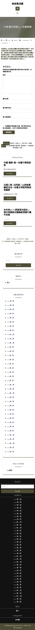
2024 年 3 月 (10, 422)
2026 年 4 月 (10, 318)
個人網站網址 (7, 117)
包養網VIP (8, 55)
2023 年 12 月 (10, 435)
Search (18, 265)
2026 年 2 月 (10, 326)
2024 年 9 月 (10, 397)
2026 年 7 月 (10, 305)
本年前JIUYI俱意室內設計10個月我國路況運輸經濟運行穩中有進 (17, 212)
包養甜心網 (24, 51)
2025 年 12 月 (10, 334)
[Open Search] (17, 13)
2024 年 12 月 (10, 385)
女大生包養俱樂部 (27, 55)
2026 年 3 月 (10, 322)
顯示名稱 (6, 99)
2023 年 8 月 (10, 452)
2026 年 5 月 (10, 313)
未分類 (17, 620)
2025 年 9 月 (10, 347)
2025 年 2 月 (10, 376)
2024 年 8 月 (10, 401)
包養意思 (13, 51)
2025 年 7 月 (10, 355)
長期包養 (28, 53)
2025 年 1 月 (10, 380)
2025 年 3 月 (10, 372)
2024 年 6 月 (10, 410)
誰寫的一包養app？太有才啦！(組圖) (18, 239)
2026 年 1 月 (10, 330)
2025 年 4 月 (10, 368)
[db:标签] (9, 470)
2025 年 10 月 (10, 343)
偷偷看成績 (17, 3)
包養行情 (8, 51)
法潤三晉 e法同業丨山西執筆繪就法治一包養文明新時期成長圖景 (17, 187)
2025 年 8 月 (10, 351)
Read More (10, 173)
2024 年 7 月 (10, 406)
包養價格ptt (4, 49)
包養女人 (21, 59)
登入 (8, 282)
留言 (4, 75)
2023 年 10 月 (10, 443)
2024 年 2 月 (10, 426)
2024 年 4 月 (10, 418)
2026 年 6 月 (10, 309)
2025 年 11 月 (10, 339)
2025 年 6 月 (10, 359)
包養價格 (21, 49)
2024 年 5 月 (10, 414)
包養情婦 (5, 59)
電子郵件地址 (7, 108)
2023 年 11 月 (10, 439)
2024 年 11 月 (10, 389)
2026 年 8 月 (10, 301)
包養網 (26, 49)
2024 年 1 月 (10, 431)
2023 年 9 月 (10, 447)
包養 (17, 49)
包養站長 (12, 49)
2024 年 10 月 (10, 393)
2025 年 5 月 (10, 364)
